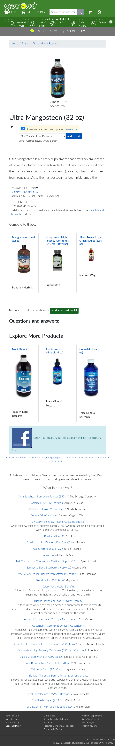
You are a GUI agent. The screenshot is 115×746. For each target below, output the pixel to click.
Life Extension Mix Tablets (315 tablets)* (50, 706)
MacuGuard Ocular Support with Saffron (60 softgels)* (48, 574)
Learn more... (71, 129)
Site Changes (87, 722)
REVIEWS (52, 31)
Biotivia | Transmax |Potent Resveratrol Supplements (58, 675)
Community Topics (53, 729)
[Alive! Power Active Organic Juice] (91, 263)
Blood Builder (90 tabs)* (50, 536)
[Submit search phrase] (80, 12)
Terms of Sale (12, 716)
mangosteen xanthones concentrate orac (25, 458)
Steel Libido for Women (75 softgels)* (48, 542)
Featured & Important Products (59, 726)
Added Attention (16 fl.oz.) (48, 549)
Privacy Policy (12, 722)
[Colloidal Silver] (91, 383)
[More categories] (111, 22)
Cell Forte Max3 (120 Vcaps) (47, 669)
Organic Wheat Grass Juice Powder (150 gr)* (43, 496)
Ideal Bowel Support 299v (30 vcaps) (48, 694)
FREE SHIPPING (35, 12)
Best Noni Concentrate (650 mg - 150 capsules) (50, 619)
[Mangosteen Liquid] (23, 263)
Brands (26, 43)
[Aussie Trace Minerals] (57, 383)
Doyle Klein (21, 188)
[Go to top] (32, 32)
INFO (40, 31)
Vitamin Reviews (89, 726)
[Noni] (23, 383)
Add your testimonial (64, 310)
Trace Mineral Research (46, 43)
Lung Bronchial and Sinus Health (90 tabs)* (49, 663)
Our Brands (49, 716)
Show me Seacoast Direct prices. (52, 129)
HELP (12, 12)
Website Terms (13, 719)
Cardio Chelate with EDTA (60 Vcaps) (41, 657)
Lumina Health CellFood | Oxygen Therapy (58, 601)
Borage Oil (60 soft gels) (44, 515)
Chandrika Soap (48, 555)
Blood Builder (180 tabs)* (50, 580)
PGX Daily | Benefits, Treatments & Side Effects (57, 522)
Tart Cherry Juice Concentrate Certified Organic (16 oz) (47, 561)
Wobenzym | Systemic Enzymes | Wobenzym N (58, 625)
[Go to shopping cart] (90, 12)
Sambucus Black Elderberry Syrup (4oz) (49, 567)
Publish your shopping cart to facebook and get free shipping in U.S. (56, 444)
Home (14, 43)
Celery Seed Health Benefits (58, 586)
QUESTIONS (69, 31)
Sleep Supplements (90, 719)
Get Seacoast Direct (57, 19)
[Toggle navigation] (108, 12)
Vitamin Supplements (91, 716)
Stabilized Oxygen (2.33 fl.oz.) (49, 700)
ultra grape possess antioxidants (61, 458)
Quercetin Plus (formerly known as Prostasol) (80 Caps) (44, 644)
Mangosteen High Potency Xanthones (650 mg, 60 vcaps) (51, 650)
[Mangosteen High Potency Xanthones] (57, 263)
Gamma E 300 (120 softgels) (47, 503)
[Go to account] (99, 12)
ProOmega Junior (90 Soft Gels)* (47, 509)
